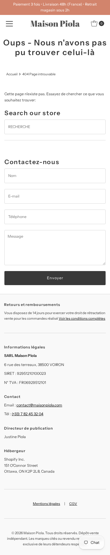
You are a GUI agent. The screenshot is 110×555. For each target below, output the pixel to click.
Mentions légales (46, 504)
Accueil (12, 74)
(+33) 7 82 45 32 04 (27, 414)
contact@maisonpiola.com (39, 405)
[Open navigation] (9, 23)
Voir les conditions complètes (82, 318)
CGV (73, 504)
